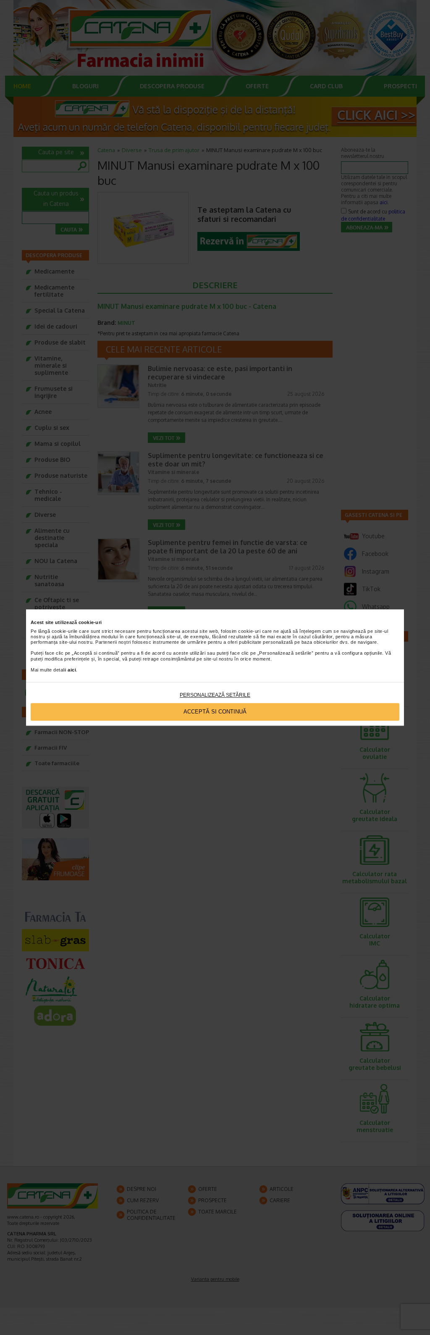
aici (72, 669)
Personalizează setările (215, 695)
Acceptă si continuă (215, 712)
